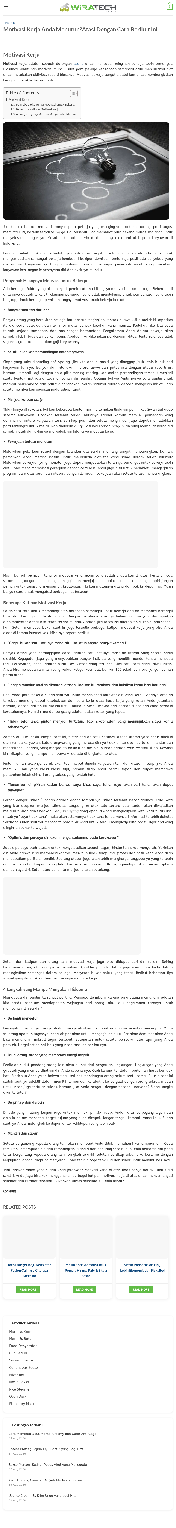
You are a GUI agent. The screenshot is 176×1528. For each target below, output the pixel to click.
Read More (28, 1289)
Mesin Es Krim (20, 1331)
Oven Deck (17, 1396)
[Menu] (5, 7)
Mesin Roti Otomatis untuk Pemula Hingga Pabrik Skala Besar (86, 1270)
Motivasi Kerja (19, 100)
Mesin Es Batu (20, 1339)
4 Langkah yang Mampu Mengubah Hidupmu (46, 114)
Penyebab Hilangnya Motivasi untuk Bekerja (45, 104)
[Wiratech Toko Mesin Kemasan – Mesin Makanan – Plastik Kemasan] (88, 8)
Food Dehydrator (23, 1346)
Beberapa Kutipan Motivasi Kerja (37, 109)
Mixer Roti (17, 1375)
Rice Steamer (20, 1389)
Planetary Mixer (22, 1404)
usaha (78, 64)
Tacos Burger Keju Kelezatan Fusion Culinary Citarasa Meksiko (29, 1270)
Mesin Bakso (19, 1382)
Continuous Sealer (24, 1368)
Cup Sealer (18, 1353)
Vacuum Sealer (21, 1360)
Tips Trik (9, 23)
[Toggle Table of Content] (72, 93)
